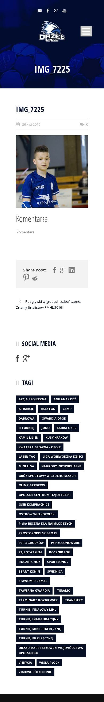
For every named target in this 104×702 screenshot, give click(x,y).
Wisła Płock (49, 662)
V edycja (25, 662)
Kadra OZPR (67, 428)
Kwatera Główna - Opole (40, 447)
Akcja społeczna (32, 399)
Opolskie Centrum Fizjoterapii (45, 495)
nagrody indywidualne (61, 466)
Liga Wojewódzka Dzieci (63, 456)
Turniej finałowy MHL (37, 609)
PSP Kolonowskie (65, 543)
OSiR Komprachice (34, 504)
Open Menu (86, 31)
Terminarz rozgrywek (38, 600)
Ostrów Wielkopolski (37, 514)
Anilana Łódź (65, 399)
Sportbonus (57, 562)
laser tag (27, 456)
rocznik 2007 (29, 562)
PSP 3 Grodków (31, 543)
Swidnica (55, 571)
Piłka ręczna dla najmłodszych (46, 523)
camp (67, 409)
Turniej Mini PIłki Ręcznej (40, 629)
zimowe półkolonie (35, 672)
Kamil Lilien (28, 437)
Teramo (63, 590)
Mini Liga (26, 466)
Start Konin (29, 571)
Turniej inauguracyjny (38, 619)
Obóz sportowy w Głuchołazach (47, 476)
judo (46, 428)
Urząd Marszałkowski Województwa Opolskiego (51, 650)
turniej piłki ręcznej (36, 638)
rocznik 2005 (59, 552)
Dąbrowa (26, 418)
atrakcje (26, 409)
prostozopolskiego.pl (38, 533)
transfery (74, 600)
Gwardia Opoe (54, 418)
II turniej (26, 428)
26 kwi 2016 (31, 124)
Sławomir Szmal (33, 581)
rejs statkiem (30, 552)
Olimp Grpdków (32, 485)
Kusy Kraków (57, 437)
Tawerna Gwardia (34, 590)
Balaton (48, 409)
